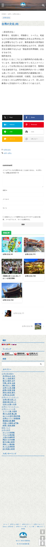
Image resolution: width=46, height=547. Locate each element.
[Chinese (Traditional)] (3, 344)
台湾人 (9, 153)
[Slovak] (15, 344)
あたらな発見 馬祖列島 (11, 416)
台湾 (5, 153)
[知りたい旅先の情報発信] (23, 5)
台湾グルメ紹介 (14, 524)
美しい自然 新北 (9, 378)
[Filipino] (7, 344)
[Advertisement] (23, 92)
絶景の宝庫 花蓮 (9, 390)
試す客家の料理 (9, 449)
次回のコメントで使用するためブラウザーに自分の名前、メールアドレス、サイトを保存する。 (22, 218)
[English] (5, 344)
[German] (9, 344)
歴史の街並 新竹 (9, 392)
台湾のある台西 (9, 395)
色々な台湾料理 (9, 447)
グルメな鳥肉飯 (9, 435)
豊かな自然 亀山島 (10, 414)
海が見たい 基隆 (9, 385)
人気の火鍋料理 (9, 437)
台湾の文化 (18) (30, 276)
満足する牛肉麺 (9, 440)
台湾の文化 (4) (8, 254)
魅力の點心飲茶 (9, 442)
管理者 (23, 529)
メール (6, 199)
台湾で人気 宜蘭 (9, 388)
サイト (5, 208)
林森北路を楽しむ (9, 402)
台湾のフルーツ (38, 524)
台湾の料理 (6, 430)
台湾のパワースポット (10, 407)
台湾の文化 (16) (8, 300)
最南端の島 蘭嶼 (9, 421)
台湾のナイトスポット (10, 397)
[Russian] (13, 344)
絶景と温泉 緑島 (9, 425)
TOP (42, 531)
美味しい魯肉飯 (9, 444)
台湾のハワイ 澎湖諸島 (11, 418)
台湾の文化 (7, 149)
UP (42, 538)
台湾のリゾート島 (8, 409)
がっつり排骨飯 (9, 432)
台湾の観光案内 (8, 374)
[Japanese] (11, 344)
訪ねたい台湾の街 (8, 526)
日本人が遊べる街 (9, 404)
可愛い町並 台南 (9, 383)
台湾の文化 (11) (30, 254)
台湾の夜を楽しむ (9, 400)
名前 (5, 190)
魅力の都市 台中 (9, 381)
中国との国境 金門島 (11, 423)
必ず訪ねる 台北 (9, 376)
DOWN (42, 543)
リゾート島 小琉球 (10, 411)
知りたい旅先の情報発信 (23, 540)
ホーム (5, 524)
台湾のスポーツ (26, 524)
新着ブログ (6, 428)
